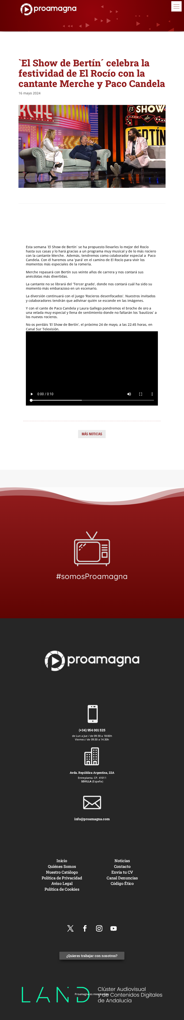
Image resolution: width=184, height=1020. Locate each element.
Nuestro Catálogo (62, 872)
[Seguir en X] (70, 928)
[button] (176, 6)
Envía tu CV (122, 872)
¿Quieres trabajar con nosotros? (92, 955)
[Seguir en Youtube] (113, 928)
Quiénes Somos (62, 866)
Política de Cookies (61, 889)
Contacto (122, 866)
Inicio (62, 860)
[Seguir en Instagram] (99, 928)
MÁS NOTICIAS (92, 433)
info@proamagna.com (92, 819)
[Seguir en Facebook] (85, 928)
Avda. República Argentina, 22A (91, 772)
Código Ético (122, 883)
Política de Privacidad (62, 877)
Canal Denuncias (122, 877)
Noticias (122, 860)
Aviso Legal (62, 883)
